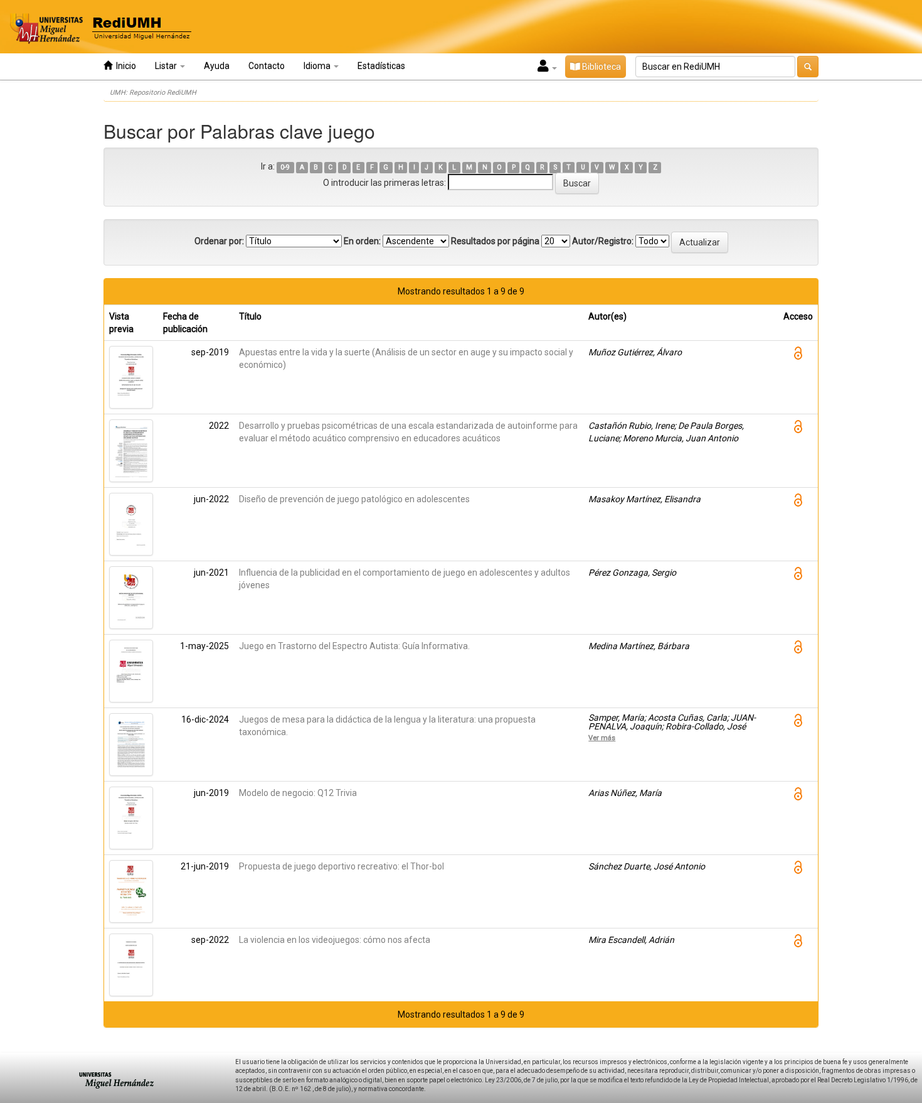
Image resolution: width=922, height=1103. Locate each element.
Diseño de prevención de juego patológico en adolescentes (354, 499)
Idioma (318, 66)
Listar (167, 66)
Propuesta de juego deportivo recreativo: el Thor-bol (341, 866)
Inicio (124, 66)
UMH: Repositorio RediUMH (153, 93)
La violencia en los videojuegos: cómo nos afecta (334, 940)
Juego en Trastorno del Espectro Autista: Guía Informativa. (354, 646)
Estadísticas (381, 66)
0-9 (285, 167)
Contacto (266, 66)
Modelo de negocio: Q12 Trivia (298, 793)
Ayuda (217, 66)
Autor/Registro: (602, 241)
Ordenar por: (219, 241)
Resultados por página (495, 241)
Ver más (601, 737)
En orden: (362, 241)
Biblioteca (600, 67)
